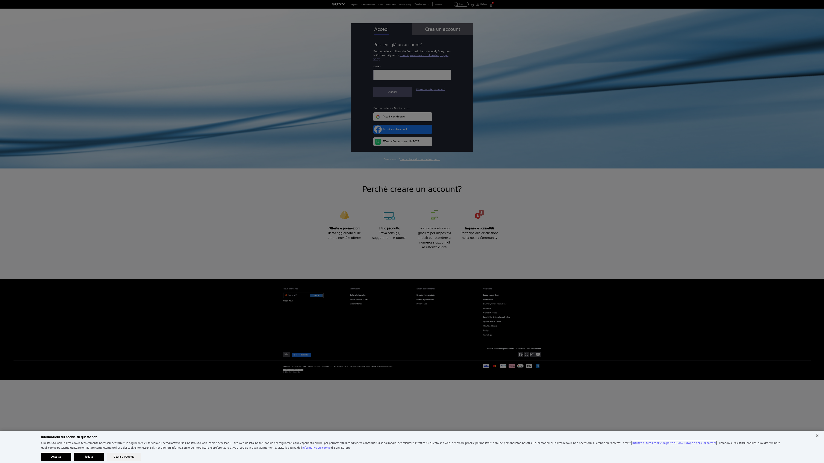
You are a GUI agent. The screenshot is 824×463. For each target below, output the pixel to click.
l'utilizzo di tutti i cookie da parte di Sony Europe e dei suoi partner (674, 443)
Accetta (56, 456)
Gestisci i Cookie (124, 456)
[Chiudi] (817, 435)
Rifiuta (89, 456)
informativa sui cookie (316, 447)
